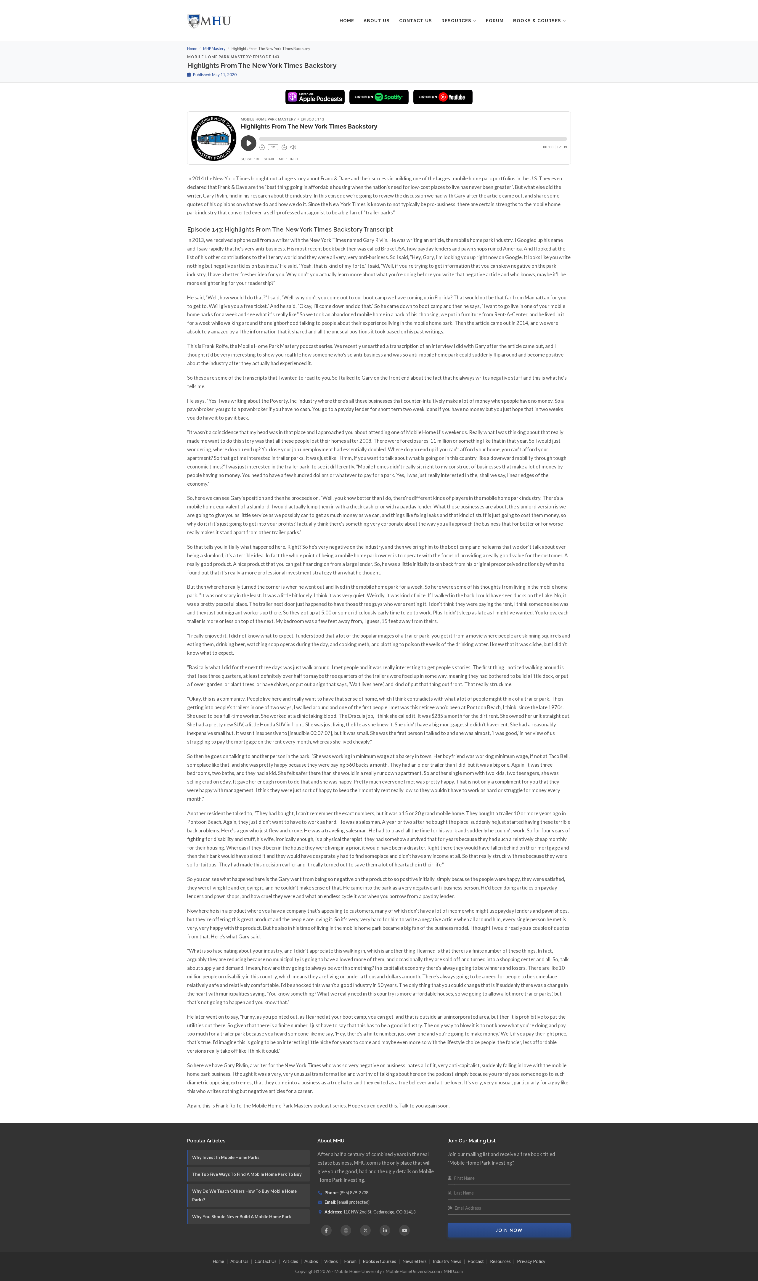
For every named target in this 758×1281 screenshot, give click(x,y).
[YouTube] (404, 1230)
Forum (495, 20)
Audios (311, 1261)
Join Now (509, 1230)
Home (347, 20)
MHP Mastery (214, 48)
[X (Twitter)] (365, 1230)
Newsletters (414, 1261)
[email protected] (353, 1202)
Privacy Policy (531, 1261)
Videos (331, 1261)
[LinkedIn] (385, 1230)
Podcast (476, 1261)
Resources (456, 20)
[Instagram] (346, 1230)
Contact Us (415, 20)
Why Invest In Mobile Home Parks (225, 1157)
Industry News (447, 1261)
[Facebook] (326, 1230)
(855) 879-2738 (354, 1192)
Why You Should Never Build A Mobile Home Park (241, 1216)
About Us (377, 20)
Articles (290, 1261)
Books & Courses (537, 20)
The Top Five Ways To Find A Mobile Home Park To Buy (247, 1174)
